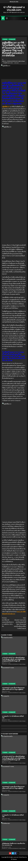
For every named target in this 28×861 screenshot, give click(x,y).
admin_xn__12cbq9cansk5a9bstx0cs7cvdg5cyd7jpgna (13, 61)
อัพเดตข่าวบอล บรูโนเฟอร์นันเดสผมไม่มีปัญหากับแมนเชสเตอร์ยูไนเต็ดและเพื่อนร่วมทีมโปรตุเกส (20, 623)
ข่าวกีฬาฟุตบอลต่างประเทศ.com (14, 8)
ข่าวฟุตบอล (5, 39)
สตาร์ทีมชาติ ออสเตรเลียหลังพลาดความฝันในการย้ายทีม (8, 622)
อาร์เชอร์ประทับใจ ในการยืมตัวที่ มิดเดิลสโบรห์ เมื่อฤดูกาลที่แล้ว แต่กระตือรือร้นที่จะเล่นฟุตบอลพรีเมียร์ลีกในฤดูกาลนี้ (13, 659)
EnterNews (22, 857)
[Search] (25, 18)
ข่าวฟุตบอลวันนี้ (12, 39)
